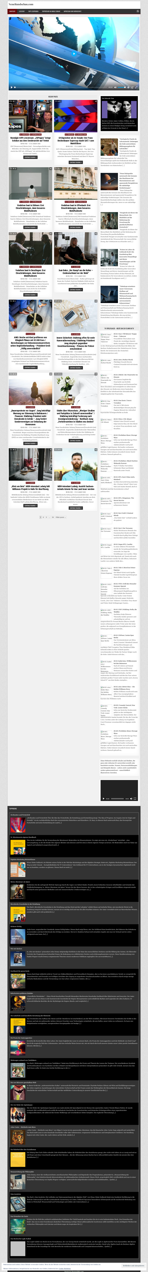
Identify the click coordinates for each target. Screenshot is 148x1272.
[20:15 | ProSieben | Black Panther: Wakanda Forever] (106, 471)
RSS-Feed (24, 143)
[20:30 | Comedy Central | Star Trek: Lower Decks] (106, 716)
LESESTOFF (22, 11)
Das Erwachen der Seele (19, 1194)
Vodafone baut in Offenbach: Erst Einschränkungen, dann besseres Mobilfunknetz (75, 208)
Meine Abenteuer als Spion (20, 859)
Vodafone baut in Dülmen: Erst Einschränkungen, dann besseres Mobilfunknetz (30, 208)
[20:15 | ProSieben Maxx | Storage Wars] (106, 445)
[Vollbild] (135, 799)
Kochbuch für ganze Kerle (20, 949)
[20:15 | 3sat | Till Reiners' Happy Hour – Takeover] (106, 344)
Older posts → (61, 517)
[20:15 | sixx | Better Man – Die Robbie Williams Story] (106, 697)
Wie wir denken (16, 926)
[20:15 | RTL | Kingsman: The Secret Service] (106, 508)
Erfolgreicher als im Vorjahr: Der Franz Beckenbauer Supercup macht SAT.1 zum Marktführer (76, 140)
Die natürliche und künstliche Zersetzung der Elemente (30, 993)
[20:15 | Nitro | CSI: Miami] (106, 429)
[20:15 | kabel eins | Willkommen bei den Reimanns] (106, 671)
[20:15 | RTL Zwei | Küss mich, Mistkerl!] (106, 487)
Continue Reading (31, 157)
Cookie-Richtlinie (65, 1268)
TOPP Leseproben (33, 11)
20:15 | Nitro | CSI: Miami (123, 419)
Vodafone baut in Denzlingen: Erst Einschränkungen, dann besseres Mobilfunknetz (30, 273)
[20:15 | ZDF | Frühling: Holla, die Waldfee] (106, 620)
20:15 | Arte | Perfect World (123, 360)
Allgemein (77, 267)
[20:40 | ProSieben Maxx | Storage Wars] (106, 741)
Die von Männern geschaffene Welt (23, 1060)
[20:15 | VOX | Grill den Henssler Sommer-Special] (106, 594)
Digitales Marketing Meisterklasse (23, 837)
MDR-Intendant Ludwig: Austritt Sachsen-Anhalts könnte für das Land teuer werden (75, 487)
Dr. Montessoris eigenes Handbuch (23, 815)
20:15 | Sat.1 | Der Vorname (123, 528)
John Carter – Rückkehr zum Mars (23, 1105)
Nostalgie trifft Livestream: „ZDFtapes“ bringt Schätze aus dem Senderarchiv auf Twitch (30, 139)
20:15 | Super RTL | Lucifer (123, 544)
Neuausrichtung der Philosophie (22, 1149)
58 (53, 517)
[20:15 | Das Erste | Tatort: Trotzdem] (106, 411)
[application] (119, 790)
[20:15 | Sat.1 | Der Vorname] (106, 538)
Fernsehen (25, 134)
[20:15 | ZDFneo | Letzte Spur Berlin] (106, 646)
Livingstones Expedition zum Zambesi (24, 1239)
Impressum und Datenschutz (72, 11)
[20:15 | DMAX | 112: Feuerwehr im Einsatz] (106, 385)
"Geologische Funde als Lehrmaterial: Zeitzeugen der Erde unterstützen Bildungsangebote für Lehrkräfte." (128, 144)
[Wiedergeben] (103, 799)
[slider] (60, 87)
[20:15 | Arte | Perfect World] (106, 370)
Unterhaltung (36, 134)
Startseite (12, 11)
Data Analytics (16, 1172)
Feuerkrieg (106, 98)
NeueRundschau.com (21, 4)
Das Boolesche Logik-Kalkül (21, 1216)
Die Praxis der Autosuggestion (21, 1016)
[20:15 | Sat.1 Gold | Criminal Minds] (106, 523)
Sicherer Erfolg (16, 904)
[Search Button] (137, 11)
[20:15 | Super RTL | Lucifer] (106, 554)
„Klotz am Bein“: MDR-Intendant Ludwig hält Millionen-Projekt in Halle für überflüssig (30, 487)
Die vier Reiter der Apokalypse (21, 1082)
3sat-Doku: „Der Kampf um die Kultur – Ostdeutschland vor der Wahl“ (76, 271)
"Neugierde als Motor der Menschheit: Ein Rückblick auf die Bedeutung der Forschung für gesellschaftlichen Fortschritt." (128, 220)
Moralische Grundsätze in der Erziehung (25, 882)
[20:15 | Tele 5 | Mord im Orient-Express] (106, 578)
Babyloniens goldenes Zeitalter (22, 971)
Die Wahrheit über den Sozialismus (23, 1127)
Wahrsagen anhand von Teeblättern (23, 1038)
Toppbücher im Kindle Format (51, 11)
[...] (129, 128)
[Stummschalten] (131, 799)
